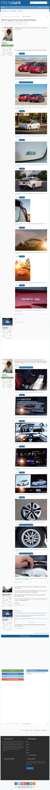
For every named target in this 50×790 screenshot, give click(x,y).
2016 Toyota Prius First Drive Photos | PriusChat (35, 362)
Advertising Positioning (22, 785)
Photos (27, 750)
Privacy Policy (44, 730)
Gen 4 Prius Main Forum (10, 22)
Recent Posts (20, 11)
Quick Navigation (33, 755)
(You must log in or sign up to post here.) (41, 633)
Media (17, 53)
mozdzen (5, 327)
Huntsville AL (10, 602)
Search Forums (5, 11)
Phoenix (10, 335)
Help (31, 730)
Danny (20, 22)
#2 (47, 322)
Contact (27, 752)
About (27, 744)
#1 (47, 314)
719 (4, 333)
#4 (47, 605)
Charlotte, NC (9, 52)
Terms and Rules (36, 730)
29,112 (3, 600)
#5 (47, 628)
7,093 (4, 50)
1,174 (10, 50)
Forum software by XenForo (25, 786)
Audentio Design (29, 787)
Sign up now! (12, 670)
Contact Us (26, 730)
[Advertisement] (31, 39)
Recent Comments (28, 82)
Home (22, 730)
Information (22, 53)
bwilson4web (6, 594)
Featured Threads (12, 11)
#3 (47, 582)
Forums (27, 747)
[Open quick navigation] (47, 16)
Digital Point (30, 785)
